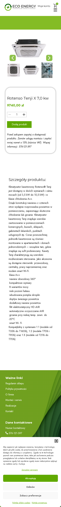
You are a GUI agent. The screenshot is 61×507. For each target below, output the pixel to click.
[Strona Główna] (20, 7)
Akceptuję (30, 478)
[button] (56, 441)
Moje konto (44, 6)
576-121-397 (15, 433)
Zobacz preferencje (30, 495)
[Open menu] (55, 10)
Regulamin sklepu (14, 383)
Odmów (30, 487)
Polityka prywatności (15, 389)
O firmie (9, 394)
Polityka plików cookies (21, 502)
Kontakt (9, 411)
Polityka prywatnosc (39, 502)
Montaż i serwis (13, 400)
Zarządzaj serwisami (30, 469)
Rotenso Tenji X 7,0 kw (28, 98)
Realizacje (10, 405)
